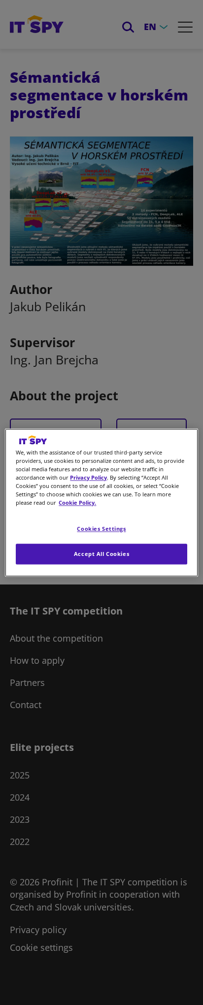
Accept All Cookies (101, 553)
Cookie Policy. (77, 502)
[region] (101, 502)
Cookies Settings (101, 528)
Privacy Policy (88, 477)
